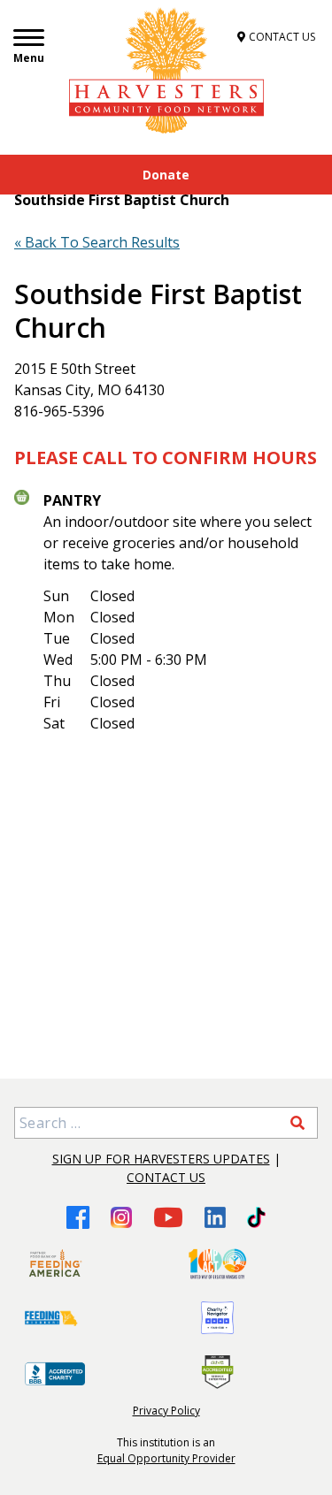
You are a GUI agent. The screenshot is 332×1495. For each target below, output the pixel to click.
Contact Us (166, 1177)
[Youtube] (168, 1216)
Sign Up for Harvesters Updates (161, 1158)
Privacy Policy (166, 1410)
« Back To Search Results (97, 242)
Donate (166, 174)
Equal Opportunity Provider (166, 1458)
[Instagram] (121, 1217)
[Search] (297, 1122)
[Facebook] (78, 1216)
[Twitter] (256, 1217)
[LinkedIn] (215, 1217)
